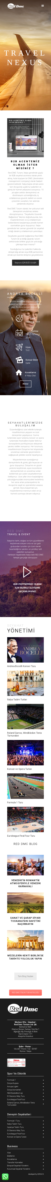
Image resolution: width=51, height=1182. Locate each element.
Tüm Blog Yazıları (25, 976)
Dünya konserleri (14, 1090)
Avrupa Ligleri (12, 1086)
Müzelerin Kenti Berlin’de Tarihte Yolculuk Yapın (25, 957)
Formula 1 (11, 1080)
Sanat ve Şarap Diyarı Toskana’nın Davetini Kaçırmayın (25, 920)
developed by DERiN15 (36, 1174)
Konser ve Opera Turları (19, 769)
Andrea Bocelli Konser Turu (21, 666)
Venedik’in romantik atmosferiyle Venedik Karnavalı (25, 883)
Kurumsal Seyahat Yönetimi (18, 1169)
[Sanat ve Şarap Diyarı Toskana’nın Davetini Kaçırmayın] (25, 903)
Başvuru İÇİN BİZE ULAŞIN (25, 263)
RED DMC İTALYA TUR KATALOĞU (25, 993)
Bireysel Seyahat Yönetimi (17, 1166)
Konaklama (12, 1159)
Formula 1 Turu (15, 802)
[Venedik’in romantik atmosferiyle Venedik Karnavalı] (25, 865)
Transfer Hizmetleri (15, 1162)
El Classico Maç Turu (16, 1096)
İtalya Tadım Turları (17, 699)
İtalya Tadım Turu (14, 1124)
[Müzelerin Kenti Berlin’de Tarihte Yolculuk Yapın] (25, 940)
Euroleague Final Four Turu (21, 836)
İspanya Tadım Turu (15, 1127)
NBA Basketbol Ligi (15, 1093)
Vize (9, 1153)
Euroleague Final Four (16, 1099)
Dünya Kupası (13, 1083)
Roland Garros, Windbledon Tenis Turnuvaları (24, 734)
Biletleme (11, 1156)
